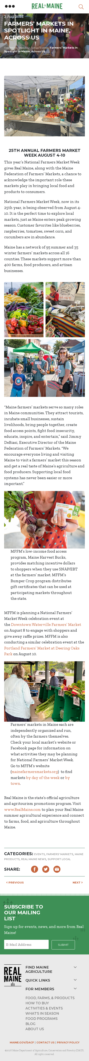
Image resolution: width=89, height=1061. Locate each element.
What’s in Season (42, 1013)
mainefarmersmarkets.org (34, 771)
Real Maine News (33, 859)
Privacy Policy (68, 1042)
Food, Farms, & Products (50, 998)
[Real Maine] (46, 6)
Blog (30, 1024)
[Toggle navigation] (10, 6)
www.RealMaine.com (22, 809)
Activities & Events (44, 1008)
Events (39, 854)
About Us (34, 1029)
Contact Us (45, 1042)
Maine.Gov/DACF (22, 1042)
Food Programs (41, 1019)
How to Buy (37, 1003)
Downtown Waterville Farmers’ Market (46, 624)
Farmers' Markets (59, 854)
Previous (16, 882)
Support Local (59, 859)
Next (77, 882)
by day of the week (43, 777)
